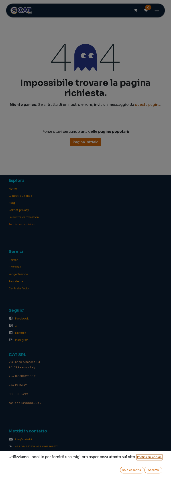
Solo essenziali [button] (132, 470)
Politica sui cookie (149, 457)
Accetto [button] (153, 470)
